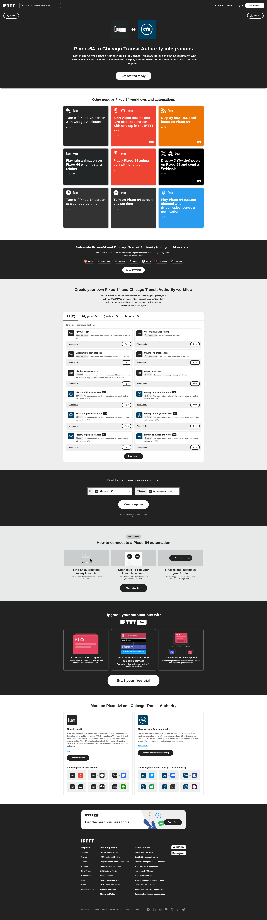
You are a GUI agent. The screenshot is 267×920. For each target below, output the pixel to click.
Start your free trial (133, 680)
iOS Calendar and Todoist (110, 885)
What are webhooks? (143, 875)
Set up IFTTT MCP (133, 270)
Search (84, 880)
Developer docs (87, 889)
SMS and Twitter (106, 875)
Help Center (86, 871)
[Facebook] (148, 909)
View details (73, 344)
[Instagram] (160, 909)
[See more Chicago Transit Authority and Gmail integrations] (190, 775)
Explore (219, 5)
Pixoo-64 (84, 48)
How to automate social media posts (149, 889)
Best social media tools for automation (150, 894)
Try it (126, 344)
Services (84, 852)
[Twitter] (172, 909)
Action (80, 374)
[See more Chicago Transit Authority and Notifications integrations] (147, 775)
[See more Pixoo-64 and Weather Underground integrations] (76, 787)
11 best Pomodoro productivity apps (149, 880)
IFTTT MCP (85, 866)
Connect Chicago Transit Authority (155, 753)
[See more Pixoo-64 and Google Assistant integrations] (98, 787)
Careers (96, 909)
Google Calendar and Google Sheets (114, 862)
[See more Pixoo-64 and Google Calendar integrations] (119, 775)
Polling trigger (83, 335)
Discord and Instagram (109, 852)
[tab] (70, 316)
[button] (133, 588)
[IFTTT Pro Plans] (104, 392)
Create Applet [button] (133, 504)
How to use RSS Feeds (144, 871)
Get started (254, 5)
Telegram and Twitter (108, 889)
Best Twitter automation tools (146, 857)
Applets (84, 862)
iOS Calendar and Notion (110, 857)
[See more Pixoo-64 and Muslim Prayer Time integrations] (119, 787)
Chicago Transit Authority (132, 48)
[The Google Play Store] (178, 853)
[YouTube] (166, 909)
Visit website (143, 746)
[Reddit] (184, 909)
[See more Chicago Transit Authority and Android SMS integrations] (147, 787)
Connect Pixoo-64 (78, 758)
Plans (229, 5)
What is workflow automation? (147, 866)
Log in (240, 5)
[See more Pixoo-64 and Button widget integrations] (76, 775)
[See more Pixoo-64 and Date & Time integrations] (98, 775)
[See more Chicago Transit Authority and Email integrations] (169, 775)
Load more (133, 456)
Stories (84, 857)
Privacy (129, 909)
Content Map (86, 875)
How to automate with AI (144, 852)
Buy (68, 751)
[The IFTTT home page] (9, 5)
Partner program (108, 909)
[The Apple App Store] (178, 847)
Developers (85, 909)
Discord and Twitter (107, 894)
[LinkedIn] (154, 909)
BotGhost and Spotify (108, 871)
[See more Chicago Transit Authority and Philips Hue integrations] (169, 787)
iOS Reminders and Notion (110, 880)
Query (80, 396)
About (136, 909)
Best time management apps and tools (150, 862)
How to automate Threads (145, 885)
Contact (120, 909)
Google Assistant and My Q (110, 866)
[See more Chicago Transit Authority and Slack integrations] (190, 787)
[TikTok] (178, 909)
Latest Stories (142, 847)
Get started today (133, 76)
